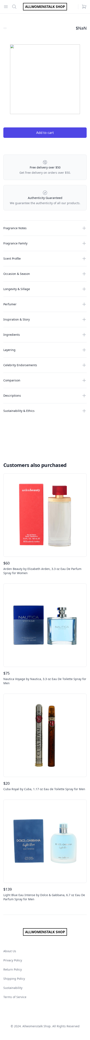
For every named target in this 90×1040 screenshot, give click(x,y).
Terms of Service (14, 997)
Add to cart (45, 132)
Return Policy (12, 969)
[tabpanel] (45, 79)
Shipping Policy (14, 979)
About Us (9, 951)
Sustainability (12, 988)
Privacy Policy (12, 960)
